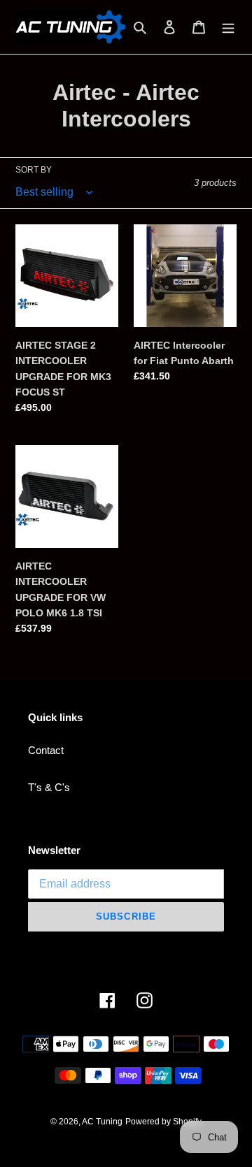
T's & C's (49, 787)
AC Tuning (102, 1121)
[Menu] (228, 27)
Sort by (33, 170)
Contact (46, 750)
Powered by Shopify (163, 1121)
